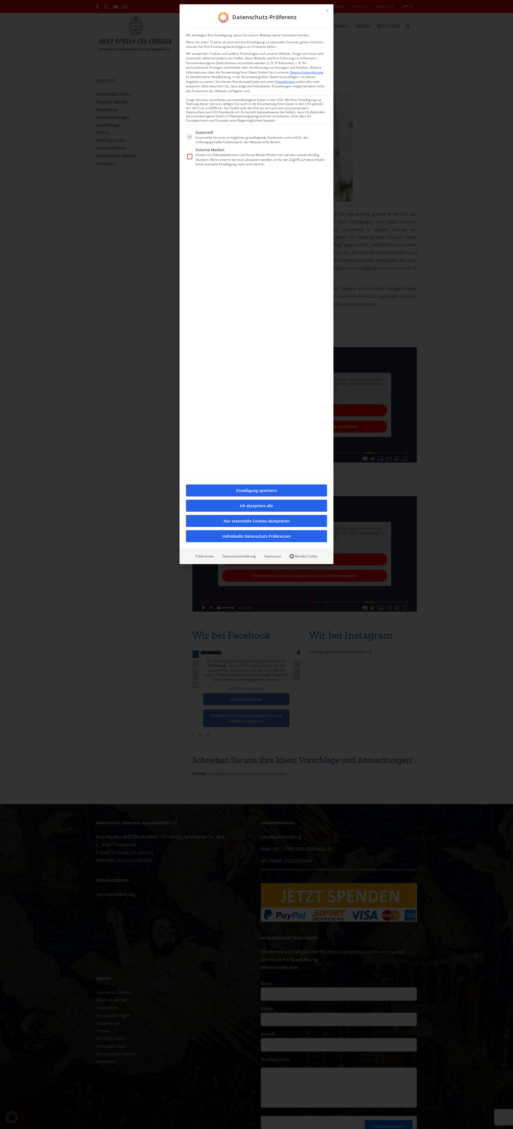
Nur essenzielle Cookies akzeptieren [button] (257, 520)
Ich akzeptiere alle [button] (256, 505)
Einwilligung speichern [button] (256, 490)
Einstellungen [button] (285, 81)
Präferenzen (205, 556)
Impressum (272, 556)
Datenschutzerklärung (306, 72)
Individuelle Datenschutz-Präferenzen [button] (256, 536)
